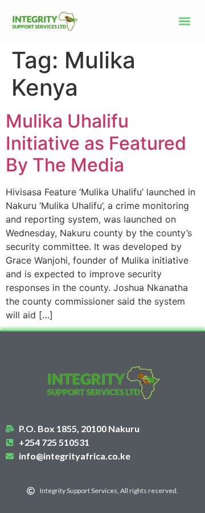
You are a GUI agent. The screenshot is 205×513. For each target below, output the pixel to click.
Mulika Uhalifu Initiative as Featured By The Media (96, 143)
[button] (184, 21)
